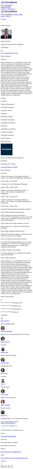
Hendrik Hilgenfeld (6, 331)
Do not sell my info (22, 458)
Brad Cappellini (5, 405)
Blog (9, 9)
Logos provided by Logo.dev (9, 167)
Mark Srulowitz (5, 342)
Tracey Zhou (4, 394)
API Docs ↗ (4, 9)
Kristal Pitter (4, 352)
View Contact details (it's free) (9, 421)
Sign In (13, 9)
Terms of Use (13, 458)
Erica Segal (4, 373)
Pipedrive (3, 7)
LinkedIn (13, 436)
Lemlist (8, 7)
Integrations (9, 5)
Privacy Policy (5, 458)
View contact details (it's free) (9, 53)
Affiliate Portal (16, 452)
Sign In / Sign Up (6, 16)
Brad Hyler (4, 415)
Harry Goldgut (5, 320)
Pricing (3, 5)
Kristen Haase (5, 363)
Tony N (3, 384)
